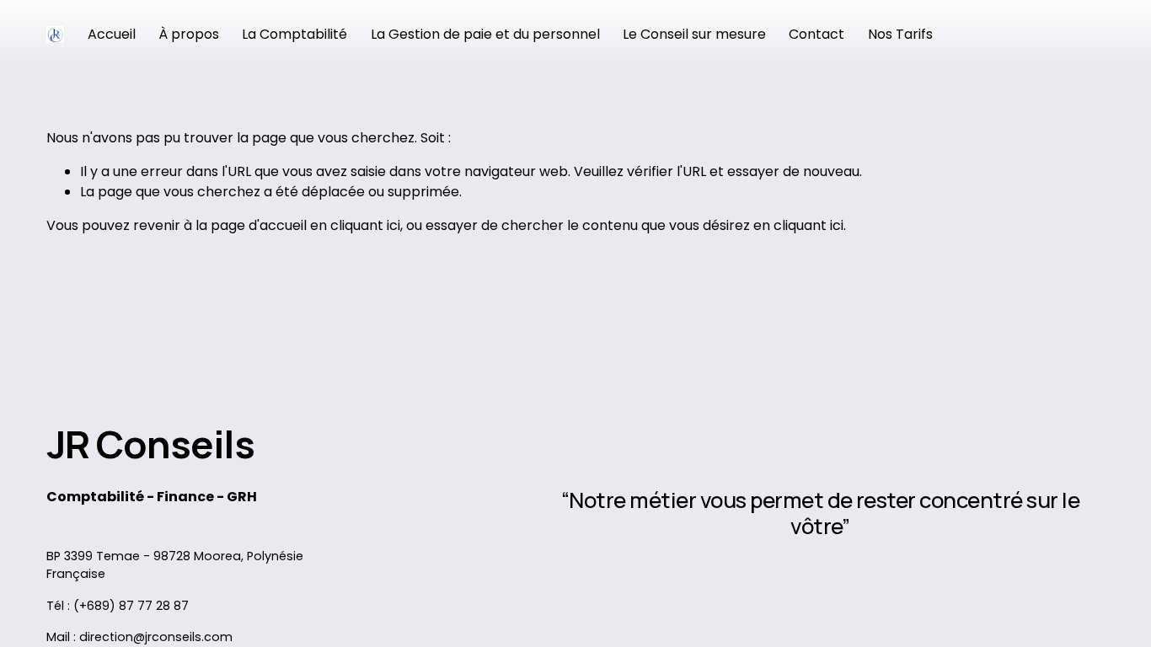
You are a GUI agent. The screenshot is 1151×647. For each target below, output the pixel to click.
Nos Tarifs (900, 34)
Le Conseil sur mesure (694, 34)
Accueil (112, 34)
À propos (188, 34)
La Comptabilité (294, 34)
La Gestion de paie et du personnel (485, 34)
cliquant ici (365, 225)
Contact (816, 34)
